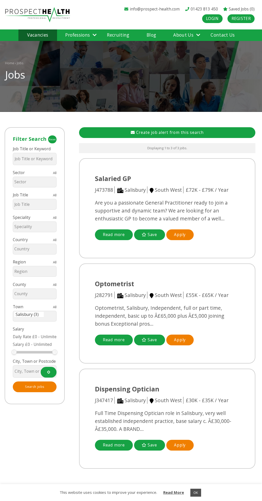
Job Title (20, 195)
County (19, 284)
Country (20, 239)
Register (241, 18)
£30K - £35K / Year (207, 400)
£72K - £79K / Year (207, 189)
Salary (18, 329)
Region (19, 262)
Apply (180, 234)
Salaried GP (113, 178)
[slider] (14, 352)
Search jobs (34, 387)
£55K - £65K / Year (207, 295)
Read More (173, 492)
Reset (52, 139)
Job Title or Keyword (32, 149)
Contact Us (223, 35)
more (114, 234)
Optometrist (114, 283)
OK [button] (195, 492)
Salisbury (135, 189)
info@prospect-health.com (155, 9)
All (55, 172)
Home (9, 63)
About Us (183, 35)
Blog (151, 35)
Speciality (21, 217)
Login (212, 18)
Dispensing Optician (127, 389)
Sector (19, 172)
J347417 (104, 400)
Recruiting (118, 35)
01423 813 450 (204, 9)
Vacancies (37, 35)
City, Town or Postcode (34, 361)
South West (168, 189)
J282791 (104, 295)
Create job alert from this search (169, 132)
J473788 (104, 189)
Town (18, 307)
